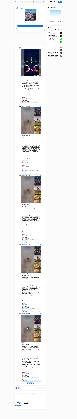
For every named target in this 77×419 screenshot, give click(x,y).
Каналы (21, 1)
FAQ (43, 1)
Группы (39, 1)
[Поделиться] (18, 30)
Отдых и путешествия (20, 7)
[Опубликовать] (51, 1)
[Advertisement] (30, 39)
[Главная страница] (15, 1)
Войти (61, 1)
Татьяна (19, 387)
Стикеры (29, 1)
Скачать (34, 1)
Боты (26, 1)
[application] (55, 16)
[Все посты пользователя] (37, 388)
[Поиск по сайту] (49, 1)
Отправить (18, 405)
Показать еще (31, 383)
